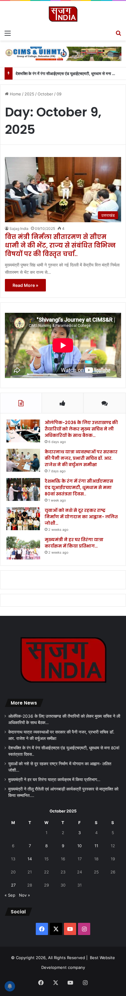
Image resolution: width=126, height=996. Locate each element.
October (45, 93)
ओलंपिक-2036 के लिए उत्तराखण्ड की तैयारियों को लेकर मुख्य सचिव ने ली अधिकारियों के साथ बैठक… (81, 428)
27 (13, 885)
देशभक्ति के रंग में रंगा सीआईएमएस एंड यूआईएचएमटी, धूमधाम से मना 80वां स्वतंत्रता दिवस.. (79, 487)
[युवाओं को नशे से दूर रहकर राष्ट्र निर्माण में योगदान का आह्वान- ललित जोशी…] (23, 518)
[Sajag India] (63, 14)
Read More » (25, 285)
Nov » (24, 895)
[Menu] (8, 32)
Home (15, 93)
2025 (29, 93)
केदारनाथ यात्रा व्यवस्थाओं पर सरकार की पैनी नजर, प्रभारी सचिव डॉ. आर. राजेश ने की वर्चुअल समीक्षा (81, 458)
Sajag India (18, 228)
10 (79, 845)
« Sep (10, 895)
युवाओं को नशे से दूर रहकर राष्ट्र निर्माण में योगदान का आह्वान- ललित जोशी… (81, 516)
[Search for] (118, 32)
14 (30, 858)
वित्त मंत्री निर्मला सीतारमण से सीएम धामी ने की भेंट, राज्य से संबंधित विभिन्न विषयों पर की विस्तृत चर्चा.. (60, 245)
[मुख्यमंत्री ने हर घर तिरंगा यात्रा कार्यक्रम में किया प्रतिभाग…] (23, 548)
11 (96, 845)
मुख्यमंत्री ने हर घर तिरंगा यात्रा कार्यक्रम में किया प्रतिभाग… (74, 543)
